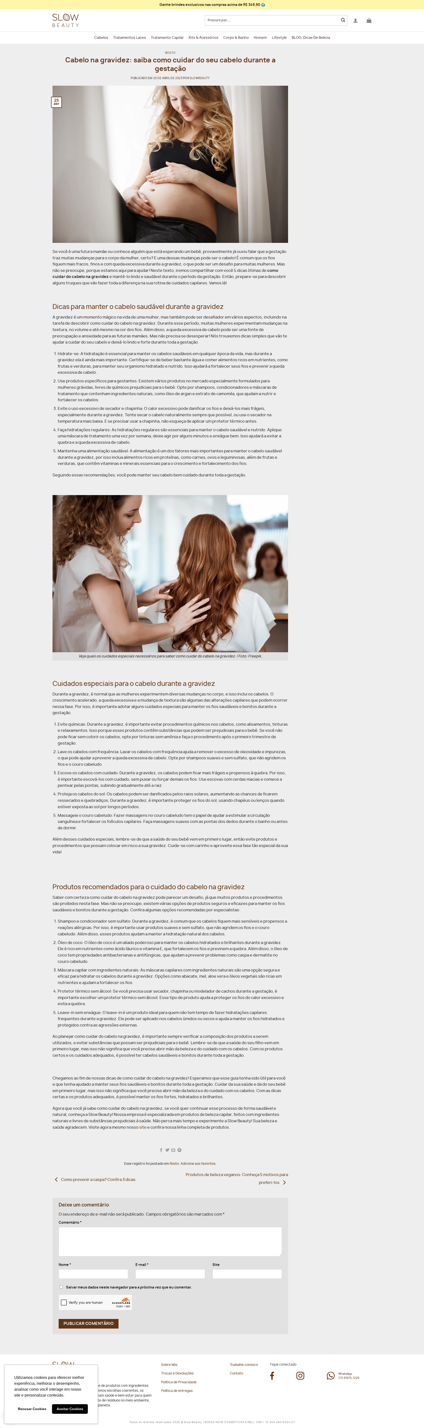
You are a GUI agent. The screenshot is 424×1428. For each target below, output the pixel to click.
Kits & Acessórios (203, 38)
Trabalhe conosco (244, 1365)
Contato (236, 1373)
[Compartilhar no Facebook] (161, 1150)
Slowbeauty (200, 78)
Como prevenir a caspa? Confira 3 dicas (97, 1179)
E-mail (142, 1265)
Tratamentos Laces (129, 38)
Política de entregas (177, 1391)
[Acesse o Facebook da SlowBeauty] (272, 1378)
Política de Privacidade (179, 1382)
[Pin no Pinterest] (179, 1150)
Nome (65, 1265)
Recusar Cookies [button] (32, 1409)
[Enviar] (343, 20)
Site (216, 1265)
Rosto (170, 53)
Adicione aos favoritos (198, 1163)
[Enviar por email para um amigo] (173, 1150)
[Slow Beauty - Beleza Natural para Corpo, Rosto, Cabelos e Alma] (77, 20)
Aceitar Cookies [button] (70, 1409)
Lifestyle (279, 38)
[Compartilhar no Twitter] (167, 1150)
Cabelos (101, 38)
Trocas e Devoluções (177, 1373)
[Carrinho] (369, 20)
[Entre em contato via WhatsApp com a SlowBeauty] (331, 1378)
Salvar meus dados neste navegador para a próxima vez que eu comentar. (129, 1287)
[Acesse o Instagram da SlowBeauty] (300, 1378)
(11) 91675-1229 (348, 1378)
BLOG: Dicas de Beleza (311, 38)
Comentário (70, 1222)
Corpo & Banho (236, 38)
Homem (260, 38)
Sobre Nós (169, 1365)
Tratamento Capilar (167, 38)
